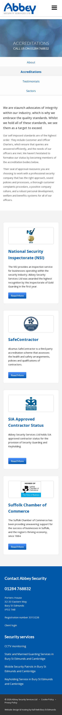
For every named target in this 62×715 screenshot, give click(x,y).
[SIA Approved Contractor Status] (31, 403)
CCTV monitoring (15, 646)
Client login (11, 625)
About (31, 62)
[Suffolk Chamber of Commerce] (31, 489)
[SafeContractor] (31, 323)
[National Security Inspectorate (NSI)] (31, 235)
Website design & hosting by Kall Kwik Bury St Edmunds (30, 709)
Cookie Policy (47, 699)
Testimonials (31, 81)
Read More (17, 295)
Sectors (31, 91)
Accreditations (31, 72)
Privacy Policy (11, 702)
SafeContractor (23, 339)
